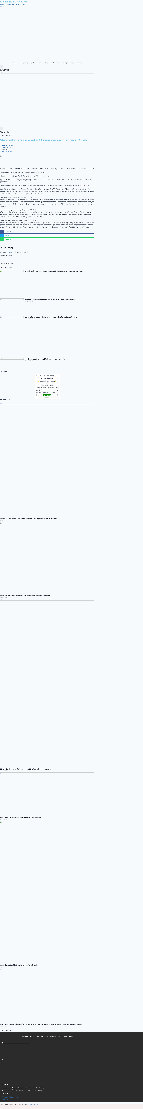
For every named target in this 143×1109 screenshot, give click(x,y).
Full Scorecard (47, 395)
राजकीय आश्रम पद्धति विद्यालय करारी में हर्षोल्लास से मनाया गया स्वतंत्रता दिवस (45, 359)
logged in (12, 252)
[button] (4, 68)
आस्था (72, 63)
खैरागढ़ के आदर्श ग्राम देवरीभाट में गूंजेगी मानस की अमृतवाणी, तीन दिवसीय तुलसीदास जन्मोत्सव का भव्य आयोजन (54, 271)
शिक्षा (46, 63)
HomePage (16, 63)
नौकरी (52, 63)
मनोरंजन (79, 63)
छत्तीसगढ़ (25, 63)
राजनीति (33, 63)
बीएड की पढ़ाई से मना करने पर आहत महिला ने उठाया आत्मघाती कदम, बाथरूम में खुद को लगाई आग (50, 299)
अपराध (40, 63)
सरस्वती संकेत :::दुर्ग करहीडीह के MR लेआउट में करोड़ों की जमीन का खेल (19, 965)
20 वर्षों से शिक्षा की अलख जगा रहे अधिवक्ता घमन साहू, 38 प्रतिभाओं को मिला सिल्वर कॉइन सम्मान (51, 317)
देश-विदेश (65, 63)
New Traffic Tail (34, 1104)
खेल (58, 63)
